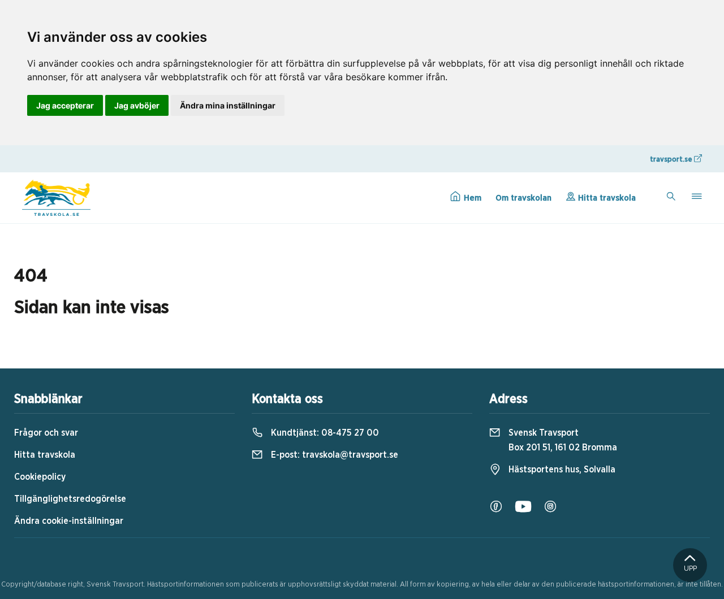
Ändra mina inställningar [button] (227, 105)
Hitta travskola (606, 198)
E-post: (333, 454)
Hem (471, 198)
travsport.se (672, 159)
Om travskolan (523, 198)
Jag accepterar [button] (65, 105)
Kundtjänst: (324, 432)
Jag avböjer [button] (137, 105)
